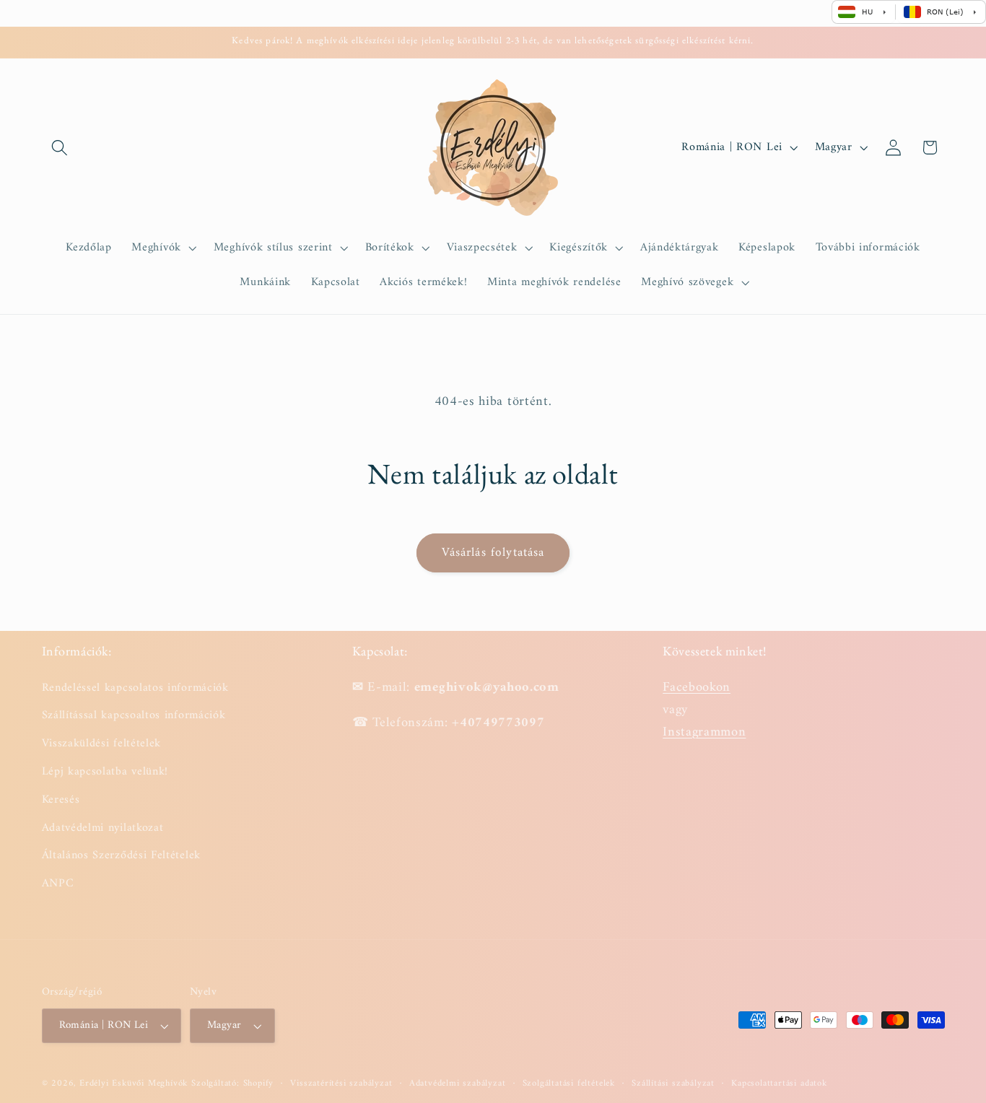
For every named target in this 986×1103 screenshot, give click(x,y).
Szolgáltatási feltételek (569, 1083)
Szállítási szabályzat (673, 1083)
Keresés (61, 799)
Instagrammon (704, 732)
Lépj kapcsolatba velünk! (105, 771)
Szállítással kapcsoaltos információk (134, 715)
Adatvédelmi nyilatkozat (103, 827)
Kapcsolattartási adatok (779, 1083)
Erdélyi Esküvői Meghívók (133, 1083)
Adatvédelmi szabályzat (457, 1083)
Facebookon (696, 687)
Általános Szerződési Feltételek (121, 855)
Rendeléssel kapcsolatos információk (135, 687)
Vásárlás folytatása (493, 553)
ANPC (58, 883)
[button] (60, 147)
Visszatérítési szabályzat (341, 1083)
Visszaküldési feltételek (102, 743)
